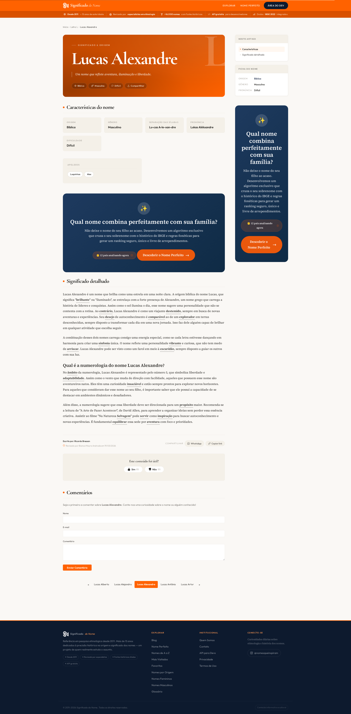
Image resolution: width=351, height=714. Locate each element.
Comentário (68, 541)
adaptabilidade (73, 378)
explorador (187, 317)
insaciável (134, 384)
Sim (135, 469)
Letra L (74, 27)
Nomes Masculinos (162, 685)
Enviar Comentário (77, 567)
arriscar (73, 349)
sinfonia (104, 343)
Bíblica (81, 85)
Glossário (157, 691)
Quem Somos (207, 640)
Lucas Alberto (101, 584)
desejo (109, 317)
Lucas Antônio (168, 584)
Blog (154, 640)
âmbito (72, 372)
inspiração (165, 416)
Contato (204, 646)
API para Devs (207, 653)
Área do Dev (276, 5)
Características (250, 49)
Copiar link (217, 443)
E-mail (66, 527)
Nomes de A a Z (160, 653)
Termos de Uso (207, 665)
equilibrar (119, 422)
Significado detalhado (253, 54)
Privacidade (206, 659)
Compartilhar (137, 85)
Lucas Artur (187, 584)
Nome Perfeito (250, 5)
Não (156, 469)
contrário (105, 311)
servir (144, 416)
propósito (186, 405)
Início (65, 27)
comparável (156, 317)
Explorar (229, 5)
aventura (153, 422)
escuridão (167, 349)
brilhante (82, 300)
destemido (173, 311)
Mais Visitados (160, 659)
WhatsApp (196, 443)
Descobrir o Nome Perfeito (166, 255)
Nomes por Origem (162, 672)
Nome (66, 513)
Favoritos (157, 665)
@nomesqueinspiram (266, 653)
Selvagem (124, 416)
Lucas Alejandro (123, 584)
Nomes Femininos (162, 678)
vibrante (175, 343)
